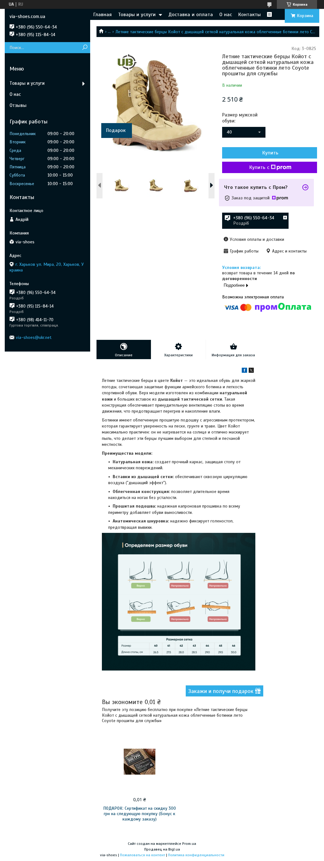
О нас (225, 14)
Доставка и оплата (190, 14)
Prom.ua (189, 843)
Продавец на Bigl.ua (162, 849)
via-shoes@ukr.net (34, 337)
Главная (102, 14)
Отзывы (18, 105)
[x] (251, 371)
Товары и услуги (137, 14)
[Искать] (84, 47)
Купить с (259, 167)
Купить (270, 153)
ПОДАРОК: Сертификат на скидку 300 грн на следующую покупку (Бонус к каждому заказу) (139, 814)
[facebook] (244, 371)
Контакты (249, 14)
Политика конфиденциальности (196, 855)
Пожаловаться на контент (142, 855)
